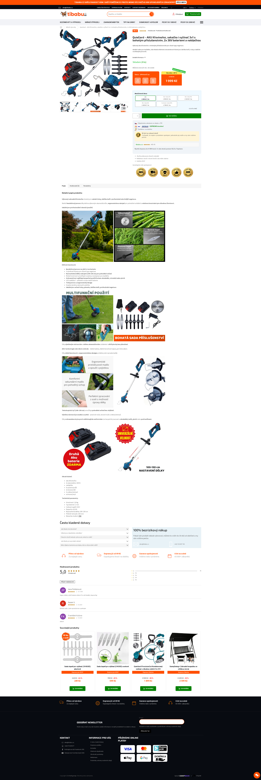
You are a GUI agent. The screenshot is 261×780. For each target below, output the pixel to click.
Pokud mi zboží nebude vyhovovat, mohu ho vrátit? (76, 537)
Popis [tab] (64, 186)
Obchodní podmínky (153, 7)
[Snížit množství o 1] (140, 117)
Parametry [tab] (87, 186)
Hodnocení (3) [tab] (74, 186)
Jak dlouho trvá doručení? (69, 529)
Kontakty (127, 7)
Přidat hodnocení (67, 582)
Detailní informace (138, 58)
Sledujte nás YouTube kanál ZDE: (75, 753)
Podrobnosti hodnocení (163, 31)
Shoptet (198, 776)
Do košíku (173, 116)
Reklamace (164, 7)
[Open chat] (257, 775)
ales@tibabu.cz (69, 742)
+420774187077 (69, 746)
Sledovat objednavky (138, 7)
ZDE (80, 516)
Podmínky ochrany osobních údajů (101, 760)
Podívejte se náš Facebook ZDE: (75, 749)
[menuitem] (70, 22)
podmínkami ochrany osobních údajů (169, 726)
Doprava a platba (117, 7)
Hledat (151, 14)
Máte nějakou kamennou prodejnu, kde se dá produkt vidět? (79, 545)
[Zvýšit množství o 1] (140, 114)
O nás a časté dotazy (103, 7)
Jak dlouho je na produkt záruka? (71, 541)
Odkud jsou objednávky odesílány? (71, 533)
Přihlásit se (145, 731)
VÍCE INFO (181, 2)
